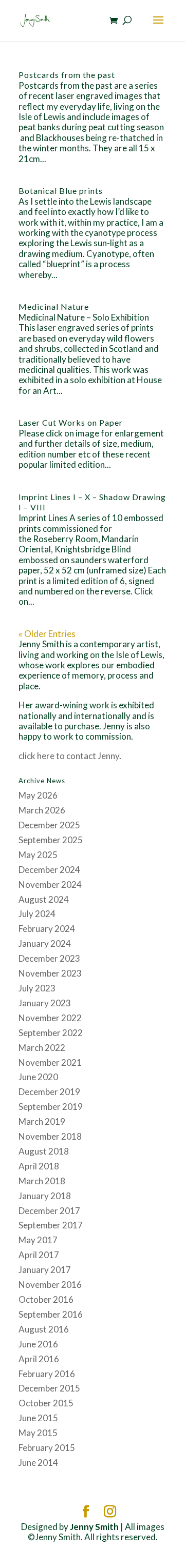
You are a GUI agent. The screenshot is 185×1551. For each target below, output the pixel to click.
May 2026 (38, 795)
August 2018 (43, 1151)
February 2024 (46, 928)
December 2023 (49, 958)
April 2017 (38, 1254)
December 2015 (49, 1388)
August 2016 (43, 1329)
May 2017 (38, 1240)
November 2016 (50, 1284)
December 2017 (49, 1210)
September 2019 (50, 1106)
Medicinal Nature (53, 306)
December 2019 (49, 1091)
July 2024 (36, 913)
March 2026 (41, 810)
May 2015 (38, 1432)
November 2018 (50, 1136)
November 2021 (50, 1062)
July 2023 (36, 988)
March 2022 (41, 1047)
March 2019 (41, 1121)
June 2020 (38, 1076)
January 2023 (44, 1003)
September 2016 (50, 1314)
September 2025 (50, 839)
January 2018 (44, 1195)
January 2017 (44, 1269)
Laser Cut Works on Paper (70, 422)
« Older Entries (47, 633)
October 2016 (45, 1299)
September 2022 (50, 1032)
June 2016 (38, 1344)
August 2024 (43, 899)
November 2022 (50, 1017)
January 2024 (44, 943)
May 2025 (38, 854)
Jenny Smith (94, 1526)
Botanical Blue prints (60, 190)
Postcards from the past (66, 74)
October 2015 (45, 1403)
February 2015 (46, 1447)
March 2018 (41, 1181)
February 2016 (46, 1373)
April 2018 (38, 1166)
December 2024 (49, 869)
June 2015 (38, 1418)
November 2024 (50, 884)
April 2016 (38, 1359)
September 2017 (50, 1225)
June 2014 (38, 1462)
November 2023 (50, 973)
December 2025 (49, 825)
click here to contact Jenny (68, 755)
